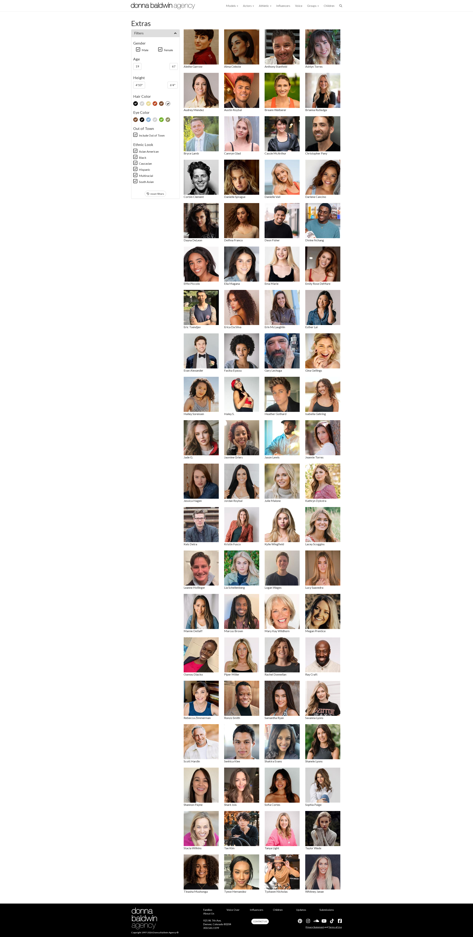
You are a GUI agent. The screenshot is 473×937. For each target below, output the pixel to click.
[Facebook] (339, 921)
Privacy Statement (315, 927)
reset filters (156, 193)
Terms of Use (335, 927)
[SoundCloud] (316, 921)
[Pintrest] (300, 921)
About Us (208, 913)
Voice (298, 5)
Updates (301, 909)
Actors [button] (247, 5)
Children (329, 5)
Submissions (326, 909)
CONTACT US (260, 921)
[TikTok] (331, 921)
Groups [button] (312, 5)
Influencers (283, 5)
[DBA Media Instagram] (308, 921)
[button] (341, 5)
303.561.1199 (211, 927)
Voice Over (233, 909)
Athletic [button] (264, 5)
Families (207, 909)
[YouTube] (323, 921)
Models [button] (231, 5)
